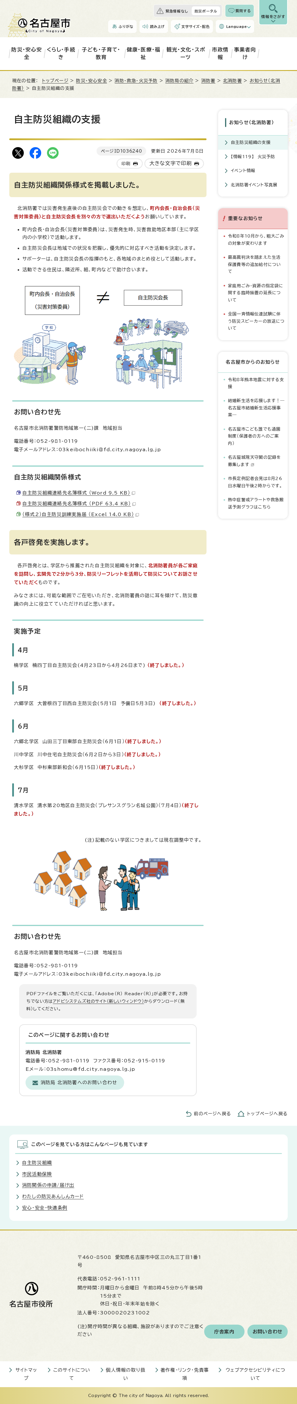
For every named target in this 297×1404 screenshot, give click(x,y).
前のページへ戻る (212, 1114)
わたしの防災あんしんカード (53, 1196)
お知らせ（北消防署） (251, 122)
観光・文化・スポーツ (185, 53)
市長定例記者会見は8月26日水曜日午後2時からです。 (255, 482)
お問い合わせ (267, 1331)
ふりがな (126, 26)
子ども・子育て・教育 (101, 53)
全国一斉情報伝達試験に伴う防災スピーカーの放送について (256, 321)
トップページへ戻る (267, 1114)
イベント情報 (243, 170)
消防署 (208, 81)
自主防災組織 (37, 1162)
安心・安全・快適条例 (44, 1207)
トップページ (55, 81)
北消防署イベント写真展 (254, 185)
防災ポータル (206, 11)
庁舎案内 (224, 1331)
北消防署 (232, 81)
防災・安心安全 (26, 53)
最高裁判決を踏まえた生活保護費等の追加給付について (254, 264)
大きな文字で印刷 (170, 163)
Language (236, 26)
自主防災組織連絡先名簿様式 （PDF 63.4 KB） (76, 503)
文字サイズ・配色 (195, 26)
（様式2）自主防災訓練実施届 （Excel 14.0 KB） (78, 514)
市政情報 (220, 53)
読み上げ (157, 26)
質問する (243, 11)
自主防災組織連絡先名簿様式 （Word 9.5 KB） (76, 492)
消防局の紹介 (179, 81)
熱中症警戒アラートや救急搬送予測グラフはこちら (256, 503)
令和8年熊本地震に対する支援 (256, 383)
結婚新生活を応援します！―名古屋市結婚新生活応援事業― (256, 407)
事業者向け (245, 53)
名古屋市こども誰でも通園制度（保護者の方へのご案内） (254, 436)
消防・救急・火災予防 (136, 81)
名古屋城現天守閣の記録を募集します (254, 460)
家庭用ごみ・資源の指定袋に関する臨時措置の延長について (255, 292)
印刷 (126, 163)
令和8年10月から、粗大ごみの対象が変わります (256, 239)
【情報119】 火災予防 (253, 156)
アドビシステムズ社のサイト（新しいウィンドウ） (98, 1001)
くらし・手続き (61, 53)
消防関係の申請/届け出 (48, 1185)
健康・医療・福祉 (143, 53)
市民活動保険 (37, 1174)
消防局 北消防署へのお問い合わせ (79, 1082)
